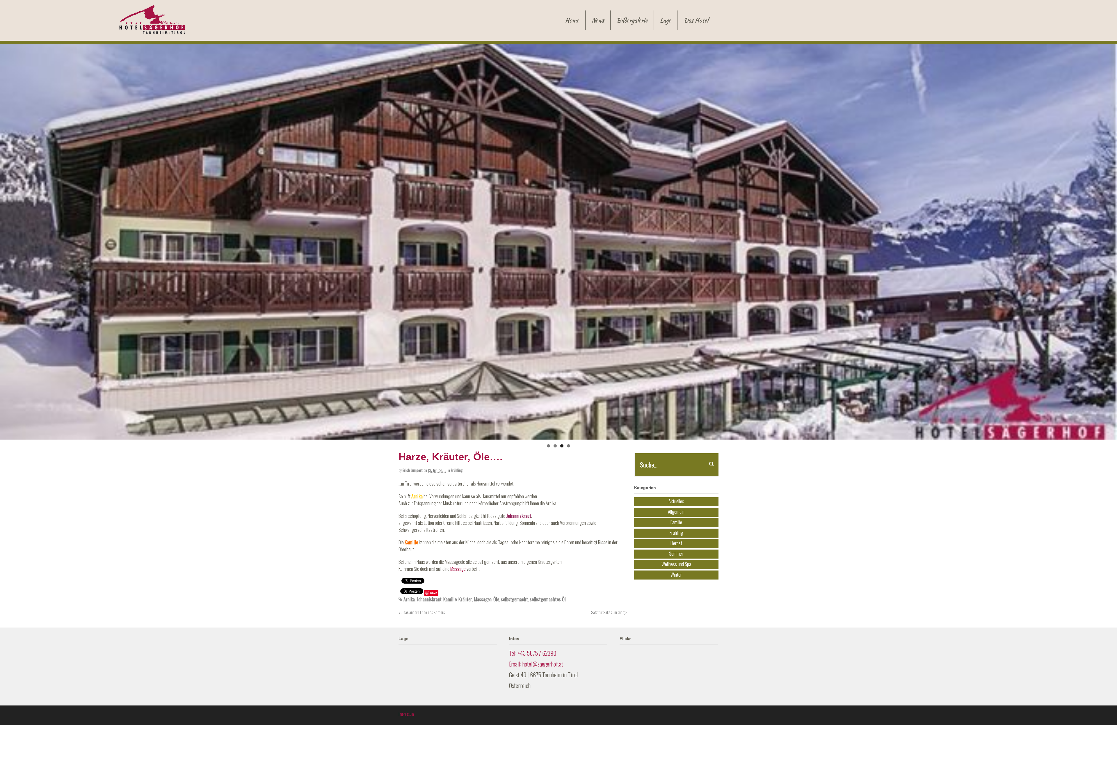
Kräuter (465, 599)
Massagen (483, 599)
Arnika (409, 599)
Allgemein (676, 511)
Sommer (676, 553)
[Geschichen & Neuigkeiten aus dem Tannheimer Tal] (152, 30)
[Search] (711, 464)
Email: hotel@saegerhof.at (536, 664)
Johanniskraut (429, 599)
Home (572, 20)
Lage (665, 20)
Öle (496, 599)
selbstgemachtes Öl (548, 599)
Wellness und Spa (676, 563)
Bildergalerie (632, 20)
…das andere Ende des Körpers (422, 612)
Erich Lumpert (413, 470)
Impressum (406, 714)
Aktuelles (676, 500)
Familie (676, 521)
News (598, 20)
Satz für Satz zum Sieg (608, 612)
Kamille (450, 599)
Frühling (457, 470)
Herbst (676, 542)
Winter (676, 574)
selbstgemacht (514, 599)
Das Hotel (696, 20)
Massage (458, 568)
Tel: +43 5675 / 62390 (532, 653)
